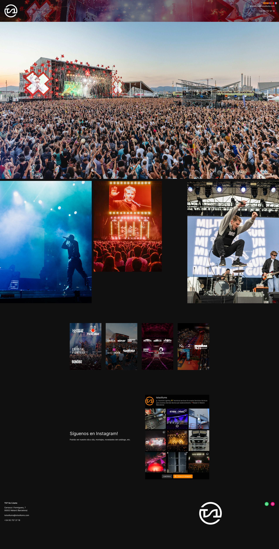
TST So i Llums (10, 503)
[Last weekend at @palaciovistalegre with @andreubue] (199, 462)
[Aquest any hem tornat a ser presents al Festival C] (155, 440)
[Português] (273, 3)
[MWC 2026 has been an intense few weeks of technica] (177, 419)
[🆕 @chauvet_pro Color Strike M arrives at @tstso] (199, 440)
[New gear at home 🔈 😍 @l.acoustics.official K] (177, 462)
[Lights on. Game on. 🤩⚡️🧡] (199, 419)
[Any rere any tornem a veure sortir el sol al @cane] (177, 440)
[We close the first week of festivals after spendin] (155, 462)
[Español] (267, 3)
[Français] (276, 3)
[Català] (264, 3)
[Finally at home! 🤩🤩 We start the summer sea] (155, 419)
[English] (270, 3)
